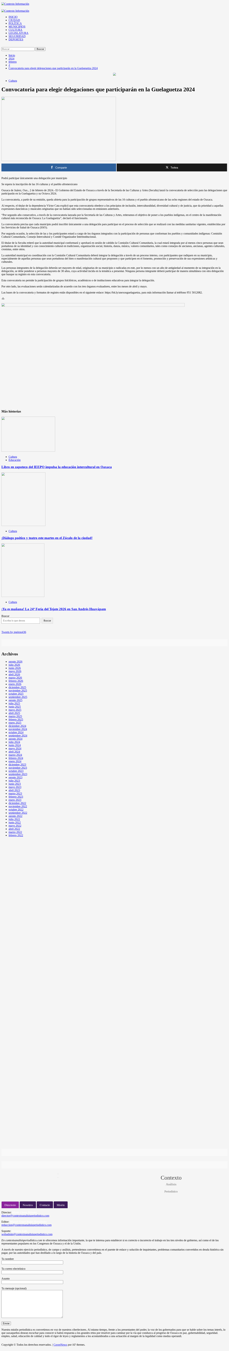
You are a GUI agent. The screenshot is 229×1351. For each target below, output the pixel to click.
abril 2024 (14, 751)
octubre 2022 (16, 809)
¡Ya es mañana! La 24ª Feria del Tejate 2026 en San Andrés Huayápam (53, 609)
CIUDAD (14, 20)
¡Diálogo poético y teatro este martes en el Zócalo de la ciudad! (46, 538)
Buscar (5, 616)
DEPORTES (16, 39)
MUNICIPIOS (17, 26)
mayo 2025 (15, 709)
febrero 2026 (16, 680)
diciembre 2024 (17, 725)
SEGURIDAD (17, 36)
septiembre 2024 (18, 735)
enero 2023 (15, 799)
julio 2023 (14, 780)
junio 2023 (15, 783)
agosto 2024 (15, 738)
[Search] (2, 45)
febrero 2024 (16, 758)
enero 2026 (15, 684)
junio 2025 (15, 706)
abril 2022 (14, 828)
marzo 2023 (15, 793)
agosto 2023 (15, 777)
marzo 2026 (15, 677)
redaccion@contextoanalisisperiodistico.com (26, 1224)
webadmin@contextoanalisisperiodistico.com (26, 1234)
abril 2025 (14, 713)
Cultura (13, 80)
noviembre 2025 (18, 690)
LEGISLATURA (18, 32)
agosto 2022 (15, 815)
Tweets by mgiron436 (13, 632)
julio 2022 (14, 819)
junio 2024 (15, 745)
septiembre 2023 (18, 774)
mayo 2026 (15, 671)
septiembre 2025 (18, 696)
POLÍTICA (15, 23)
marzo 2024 (15, 754)
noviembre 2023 (18, 767)
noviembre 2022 (18, 806)
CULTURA (15, 29)
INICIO (13, 16)
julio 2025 (14, 703)
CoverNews (60, 1344)
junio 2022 (15, 822)
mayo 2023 (15, 787)
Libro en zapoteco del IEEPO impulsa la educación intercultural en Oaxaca (56, 467)
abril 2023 (14, 790)
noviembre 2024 (18, 729)
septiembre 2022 (18, 812)
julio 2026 (14, 664)
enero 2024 (15, 761)
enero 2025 (15, 722)
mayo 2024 (15, 748)
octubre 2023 (16, 770)
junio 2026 (15, 668)
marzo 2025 (15, 716)
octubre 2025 (16, 693)
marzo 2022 (15, 832)
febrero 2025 (16, 719)
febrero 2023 (16, 796)
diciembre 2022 (17, 803)
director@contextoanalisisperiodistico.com (25, 1215)
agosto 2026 (15, 661)
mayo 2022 (15, 825)
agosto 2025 (15, 700)
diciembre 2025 (17, 687)
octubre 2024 (16, 732)
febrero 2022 (16, 835)
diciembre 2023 (17, 764)
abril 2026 (14, 674)
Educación (15, 459)
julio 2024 (14, 742)
